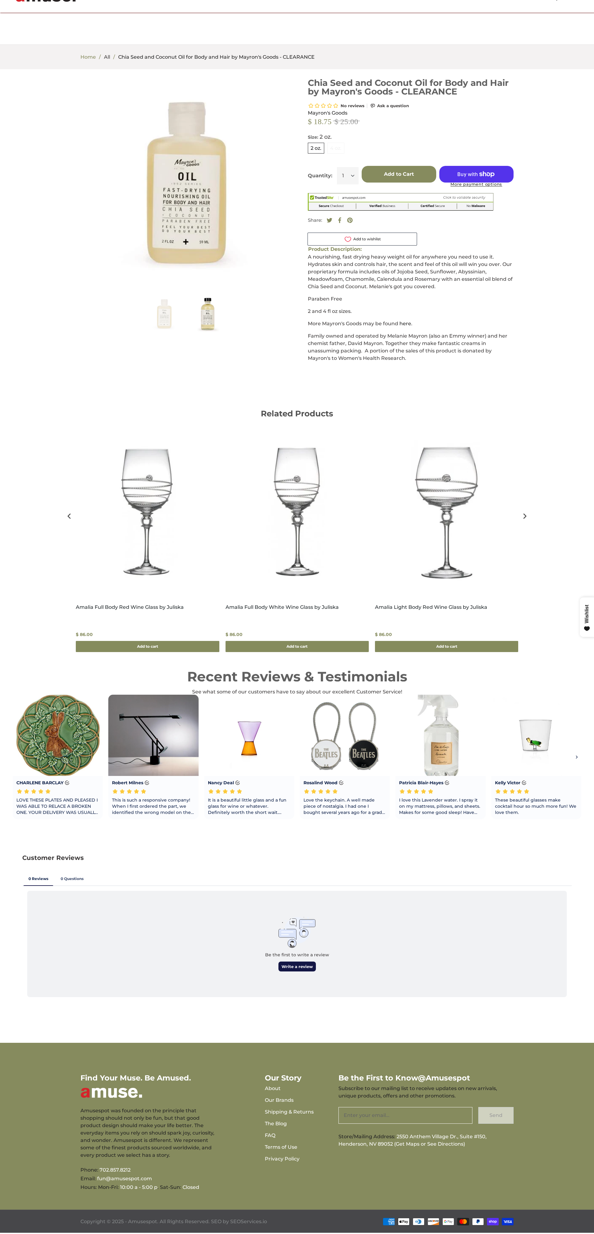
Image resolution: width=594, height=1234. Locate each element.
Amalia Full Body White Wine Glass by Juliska (282, 607)
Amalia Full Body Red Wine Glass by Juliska (130, 607)
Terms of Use (281, 1147)
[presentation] (69, 516)
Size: (320, 136)
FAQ (270, 1135)
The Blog (276, 1124)
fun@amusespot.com (124, 1178)
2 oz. (316, 148)
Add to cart (147, 646)
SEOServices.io (248, 1221)
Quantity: (320, 176)
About (273, 1088)
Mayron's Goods (327, 113)
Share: (315, 220)
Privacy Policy (282, 1159)
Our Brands (279, 1100)
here (405, 323)
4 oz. (336, 148)
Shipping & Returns (289, 1112)
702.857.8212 (115, 1170)
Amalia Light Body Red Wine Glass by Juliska (431, 607)
